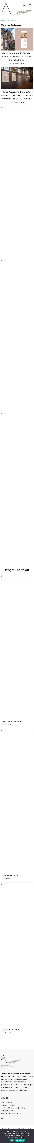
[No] (32, 1136)
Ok (12, 1140)
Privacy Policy (7, 1128)
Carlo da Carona (11, 875)
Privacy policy (20, 1140)
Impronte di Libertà (11, 1029)
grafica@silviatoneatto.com (11, 1113)
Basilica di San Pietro (12, 721)
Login (2, 1118)
